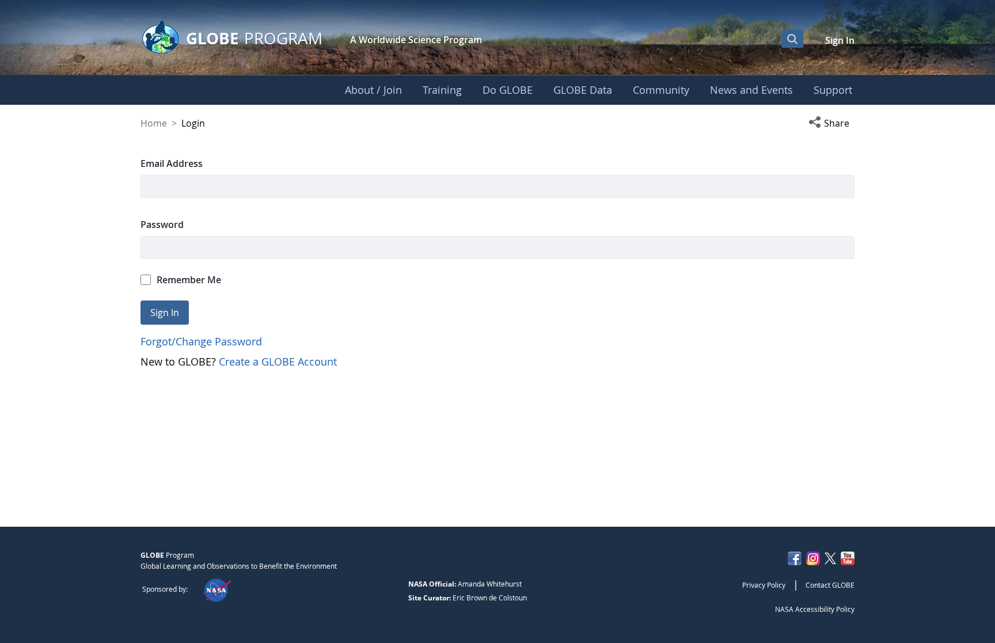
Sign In (840, 40)
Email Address (171, 163)
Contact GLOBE (830, 584)
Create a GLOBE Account (278, 361)
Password (162, 224)
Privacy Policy (763, 584)
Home (153, 123)
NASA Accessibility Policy (815, 609)
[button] (831, 123)
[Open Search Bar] (792, 38)
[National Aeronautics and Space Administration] (217, 588)
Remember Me (189, 279)
